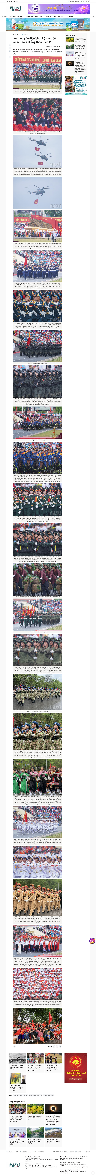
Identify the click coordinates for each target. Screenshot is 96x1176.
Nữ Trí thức (13, 16)
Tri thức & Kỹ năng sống (50, 16)
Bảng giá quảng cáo (74, 1)
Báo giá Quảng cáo (69, 1151)
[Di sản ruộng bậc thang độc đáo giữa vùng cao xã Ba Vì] (70, 39)
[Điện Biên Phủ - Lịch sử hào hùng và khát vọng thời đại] (17, 1058)
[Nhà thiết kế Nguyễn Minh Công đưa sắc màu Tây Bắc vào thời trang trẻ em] (70, 53)
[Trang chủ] (2, 16)
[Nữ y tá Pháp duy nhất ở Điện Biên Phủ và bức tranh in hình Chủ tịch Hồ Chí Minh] (35, 1058)
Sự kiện (6, 16)
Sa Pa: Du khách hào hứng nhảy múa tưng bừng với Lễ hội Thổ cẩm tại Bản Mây (17, 1118)
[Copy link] (10, 45)
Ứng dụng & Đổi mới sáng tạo (25, 16)
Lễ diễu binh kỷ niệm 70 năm (20, 1095)
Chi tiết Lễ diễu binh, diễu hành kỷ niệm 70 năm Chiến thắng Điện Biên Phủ (52, 1068)
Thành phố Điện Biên (49, 1095)
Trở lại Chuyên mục (14, 1046)
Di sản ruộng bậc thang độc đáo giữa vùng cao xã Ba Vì (80, 39)
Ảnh (22, 34)
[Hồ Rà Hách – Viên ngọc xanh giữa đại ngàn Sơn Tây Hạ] (70, 46)
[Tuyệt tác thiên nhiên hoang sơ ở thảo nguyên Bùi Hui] (53, 1132)
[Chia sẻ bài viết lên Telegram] (10, 51)
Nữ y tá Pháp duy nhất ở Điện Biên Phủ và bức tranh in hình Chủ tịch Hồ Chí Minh (35, 1068)
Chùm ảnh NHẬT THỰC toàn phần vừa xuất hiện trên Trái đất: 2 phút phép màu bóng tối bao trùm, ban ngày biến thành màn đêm (80, 67)
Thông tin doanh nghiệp (58, 1151)
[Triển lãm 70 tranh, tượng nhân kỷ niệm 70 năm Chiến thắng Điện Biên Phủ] (17, 1078)
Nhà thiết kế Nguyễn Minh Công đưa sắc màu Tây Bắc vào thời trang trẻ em (80, 55)
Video (25, 34)
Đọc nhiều (70, 35)
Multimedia (70, 16)
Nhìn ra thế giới (38, 16)
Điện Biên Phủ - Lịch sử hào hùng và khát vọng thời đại (17, 1067)
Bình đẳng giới (61, 16)
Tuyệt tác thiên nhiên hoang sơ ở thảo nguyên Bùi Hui (53, 1141)
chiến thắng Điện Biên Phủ (35, 1095)
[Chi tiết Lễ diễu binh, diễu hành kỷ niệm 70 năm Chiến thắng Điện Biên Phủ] (53, 1058)
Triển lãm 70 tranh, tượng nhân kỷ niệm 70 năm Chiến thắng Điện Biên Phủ (16, 1088)
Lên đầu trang (87, 1151)
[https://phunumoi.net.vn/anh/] (10, 57)
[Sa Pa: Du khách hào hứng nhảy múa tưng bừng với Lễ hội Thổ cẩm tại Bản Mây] (17, 1109)
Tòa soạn (79, 1151)
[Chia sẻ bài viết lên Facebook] (10, 48)
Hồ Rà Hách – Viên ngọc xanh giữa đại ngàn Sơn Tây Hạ (80, 46)
